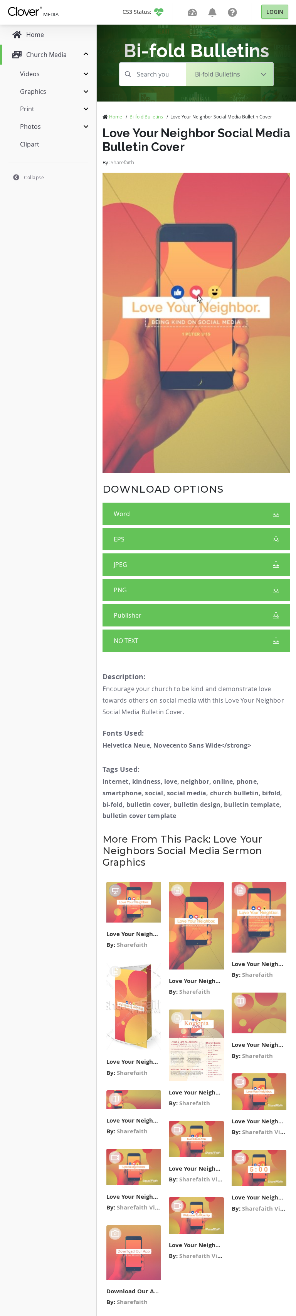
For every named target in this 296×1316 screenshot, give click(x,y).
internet (116, 781)
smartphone (122, 793)
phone (247, 781)
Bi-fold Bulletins (146, 116)
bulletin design (196, 804)
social (154, 793)
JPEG (120, 564)
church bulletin (234, 793)
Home (115, 116)
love (170, 781)
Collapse (34, 177)
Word (122, 514)
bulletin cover (148, 804)
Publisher (127, 615)
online (223, 781)
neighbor (195, 781)
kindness (146, 781)
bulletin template (251, 804)
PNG (120, 590)
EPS (119, 539)
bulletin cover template (140, 815)
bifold (271, 793)
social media (186, 793)
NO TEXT (126, 640)
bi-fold (113, 804)
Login (274, 11)
